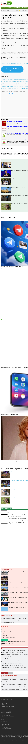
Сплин (8, 512)
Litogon (3, 667)
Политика (24, 7)
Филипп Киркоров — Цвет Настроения (16, 522)
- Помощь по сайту (5, 730)
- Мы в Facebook (5, 724)
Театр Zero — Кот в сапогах (13, 523)
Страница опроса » (5, 644)
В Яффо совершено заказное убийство (17, 582)
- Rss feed (3, 725)
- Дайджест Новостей (6, 704)
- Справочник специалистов (7, 706)
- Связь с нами (4, 723)
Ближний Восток (16, 7)
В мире (9, 7)
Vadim (2, 665)
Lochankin (3, 650)
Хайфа (25, 10)
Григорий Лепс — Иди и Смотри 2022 (16, 514)
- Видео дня (4, 703)
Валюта (3, 10)
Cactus (2, 661)
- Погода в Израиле (5, 715)
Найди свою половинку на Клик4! (14, 121)
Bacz (2, 658)
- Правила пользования (6, 728)
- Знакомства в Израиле (6, 711)
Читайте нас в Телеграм (13, 69)
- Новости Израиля (5, 702)
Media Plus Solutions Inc (20, 740)
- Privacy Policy (4, 727)
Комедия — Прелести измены (14, 510)
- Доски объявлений (6, 712)
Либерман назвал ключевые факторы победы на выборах (14, 686)
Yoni (2, 656)
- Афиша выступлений (6, 713)
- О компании (4, 721)
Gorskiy (3, 654)
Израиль (4, 7)
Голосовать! (4, 640)
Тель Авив (15, 10)
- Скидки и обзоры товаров (7, 716)
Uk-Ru (2, 663)
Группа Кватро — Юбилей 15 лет (14, 516)
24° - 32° (22, 10)
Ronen (2, 652)
